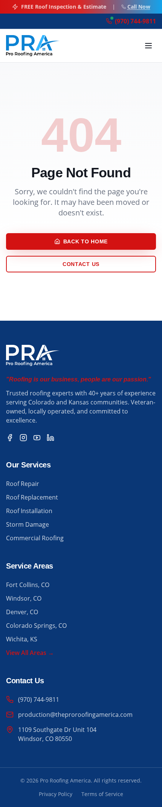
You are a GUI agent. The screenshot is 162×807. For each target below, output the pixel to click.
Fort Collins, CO (27, 585)
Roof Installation (29, 511)
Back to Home (85, 241)
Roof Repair (22, 484)
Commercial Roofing (35, 538)
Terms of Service (102, 794)
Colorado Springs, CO (36, 625)
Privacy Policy (55, 794)
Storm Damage (27, 524)
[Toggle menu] (148, 45)
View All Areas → (30, 653)
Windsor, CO (23, 598)
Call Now (138, 6)
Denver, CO (22, 612)
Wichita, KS (21, 639)
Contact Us (81, 264)
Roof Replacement (32, 497)
